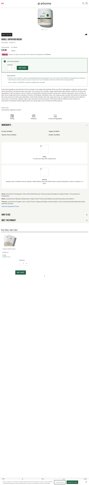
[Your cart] (87, 3)
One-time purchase (13, 61)
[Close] (86, 482)
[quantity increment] (14, 68)
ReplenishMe (11, 76)
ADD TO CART (22, 68)
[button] (3, 3)
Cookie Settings (60, 482)
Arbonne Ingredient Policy (10, 206)
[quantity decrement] (8, 68)
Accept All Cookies (72, 482)
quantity (10, 64)
